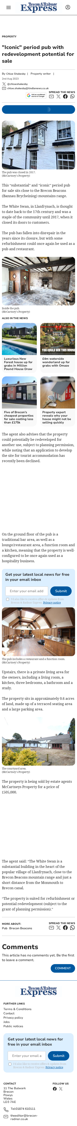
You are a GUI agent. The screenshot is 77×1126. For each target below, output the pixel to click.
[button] (8, 7)
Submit (61, 591)
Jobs (6, 1022)
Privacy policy (13, 1018)
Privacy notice (52, 602)
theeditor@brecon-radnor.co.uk (24, 1117)
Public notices (13, 1026)
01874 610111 (25, 1109)
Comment (63, 968)
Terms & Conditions (17, 1009)
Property (9, 36)
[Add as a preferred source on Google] (36, 95)
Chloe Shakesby (15, 73)
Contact (8, 1013)
